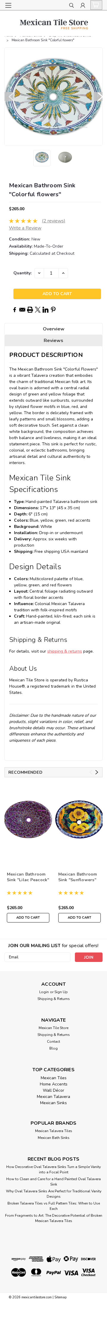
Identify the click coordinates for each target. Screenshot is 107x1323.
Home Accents (53, 1084)
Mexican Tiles (54, 1078)
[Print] (30, 310)
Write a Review (25, 228)
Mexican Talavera (53, 1096)
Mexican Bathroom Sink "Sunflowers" (77, 877)
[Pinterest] (53, 310)
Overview (53, 329)
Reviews (53, 340)
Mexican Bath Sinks (54, 1137)
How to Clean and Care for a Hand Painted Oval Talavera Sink (53, 1182)
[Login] (82, 6)
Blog (53, 1048)
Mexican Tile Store (53, 1028)
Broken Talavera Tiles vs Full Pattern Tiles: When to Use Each (53, 1206)
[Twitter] (38, 310)
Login (44, 992)
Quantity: (22, 273)
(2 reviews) (53, 221)
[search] (71, 6)
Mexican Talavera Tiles (53, 1131)
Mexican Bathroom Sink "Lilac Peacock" (28, 877)
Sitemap (60, 1297)
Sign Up (61, 992)
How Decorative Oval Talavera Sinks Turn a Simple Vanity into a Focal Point (53, 1169)
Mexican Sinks (53, 1103)
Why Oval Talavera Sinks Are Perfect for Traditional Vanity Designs (53, 1194)
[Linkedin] (45, 310)
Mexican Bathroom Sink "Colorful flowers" (43, 40)
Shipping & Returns (53, 998)
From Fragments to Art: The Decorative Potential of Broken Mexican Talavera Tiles (53, 1218)
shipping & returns (64, 651)
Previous (8, 96)
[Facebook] (15, 310)
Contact (53, 1041)
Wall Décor (53, 1090)
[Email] (22, 310)
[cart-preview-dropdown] (95, 5)
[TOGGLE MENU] (8, 5)
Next (98, 96)
